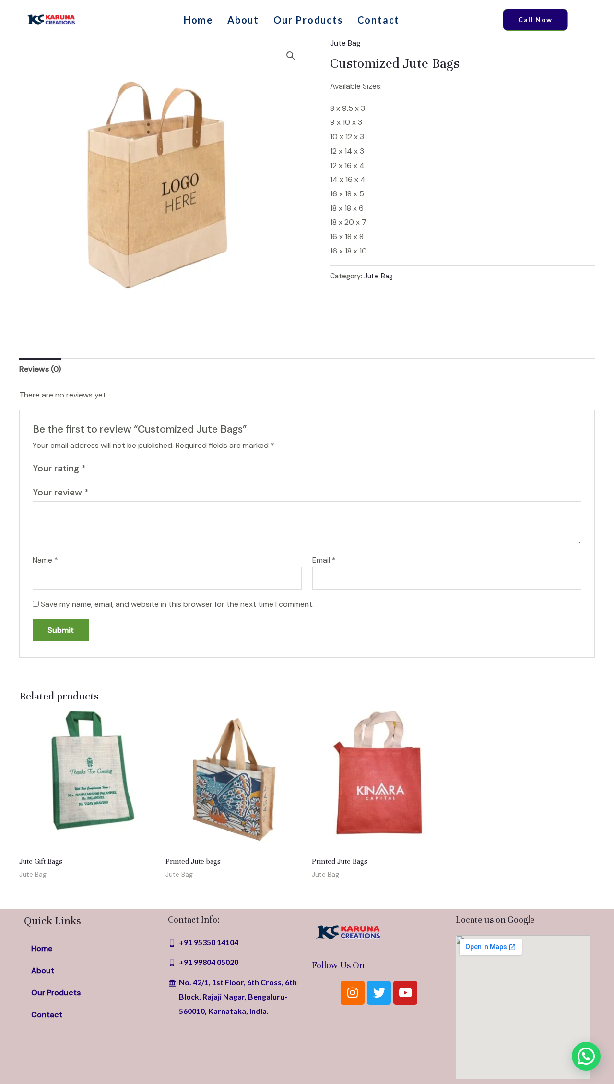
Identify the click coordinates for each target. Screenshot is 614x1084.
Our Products (308, 19)
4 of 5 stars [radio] (128, 468)
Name (45, 560)
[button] (290, 55)
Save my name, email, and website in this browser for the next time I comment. (177, 604)
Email (324, 560)
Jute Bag (345, 43)
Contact (378, 19)
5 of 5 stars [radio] (139, 468)
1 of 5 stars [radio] (94, 468)
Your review (61, 492)
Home (198, 19)
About (243, 19)
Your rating (59, 468)
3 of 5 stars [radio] (117, 468)
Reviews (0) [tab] (40, 369)
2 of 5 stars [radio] (106, 468)
